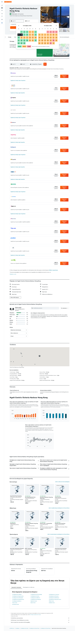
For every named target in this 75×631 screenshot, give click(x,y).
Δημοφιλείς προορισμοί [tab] (16, 587)
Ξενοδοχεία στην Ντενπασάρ (36, 594)
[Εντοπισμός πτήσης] (2, 16)
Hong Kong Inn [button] (13, 523)
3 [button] (53, 31)
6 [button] (35, 31)
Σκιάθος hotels (52, 602)
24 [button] (27, 40)
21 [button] (18, 40)
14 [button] (18, 37)
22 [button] (21, 40)
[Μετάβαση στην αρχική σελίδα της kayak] (8, 2)
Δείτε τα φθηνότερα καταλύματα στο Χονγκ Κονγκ (59, 508)
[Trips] (2, 19)
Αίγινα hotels (33, 602)
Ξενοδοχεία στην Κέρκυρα (36, 599)
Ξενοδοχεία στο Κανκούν (54, 596)
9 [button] (24, 34)
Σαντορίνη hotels (15, 604)
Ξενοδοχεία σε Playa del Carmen (55, 599)
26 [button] (32, 40)
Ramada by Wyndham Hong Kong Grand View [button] (46, 498)
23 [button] (24, 40)
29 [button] (21, 43)
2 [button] (24, 31)
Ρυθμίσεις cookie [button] (13, 274)
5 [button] (39, 34)
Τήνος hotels (14, 602)
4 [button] (56, 31)
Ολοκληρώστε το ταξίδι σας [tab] (28, 587)
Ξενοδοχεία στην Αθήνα (17, 594)
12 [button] (32, 34)
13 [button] (35, 34)
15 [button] (21, 37)
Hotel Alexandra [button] (58, 497)
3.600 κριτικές (20, 14)
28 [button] (18, 43)
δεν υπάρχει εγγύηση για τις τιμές (35, 614)
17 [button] (27, 37)
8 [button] (21, 34)
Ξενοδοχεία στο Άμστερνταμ (17, 596)
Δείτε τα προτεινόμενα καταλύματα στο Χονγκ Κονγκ (58, 534)
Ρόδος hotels (51, 601)
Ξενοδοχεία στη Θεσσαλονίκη (18, 599)
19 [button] (32, 37)
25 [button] (29, 40)
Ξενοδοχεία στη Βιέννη (16, 601)
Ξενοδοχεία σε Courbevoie (54, 594)
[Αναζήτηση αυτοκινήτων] (2, 10)
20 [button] (35, 37)
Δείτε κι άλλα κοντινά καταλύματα (62, 481)
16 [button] (24, 37)
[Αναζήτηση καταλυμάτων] (2, 8)
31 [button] (53, 43)
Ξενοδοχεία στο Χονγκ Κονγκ (34, 628)
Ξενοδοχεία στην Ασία (24, 628)
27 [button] (35, 40)
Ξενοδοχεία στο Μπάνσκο (54, 597)
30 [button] (24, 43)
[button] (2, 2)
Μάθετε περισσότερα (53, 270)
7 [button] (18, 34)
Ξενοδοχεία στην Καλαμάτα (17, 597)
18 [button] (56, 37)
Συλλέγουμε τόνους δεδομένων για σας (20, 620)
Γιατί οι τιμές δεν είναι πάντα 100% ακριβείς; (20, 622)
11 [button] (56, 34)
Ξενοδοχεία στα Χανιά (35, 596)
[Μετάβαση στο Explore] (2, 14)
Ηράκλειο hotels (34, 601)
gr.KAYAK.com (12, 628)
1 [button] (21, 31)
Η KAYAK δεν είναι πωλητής (17, 618)
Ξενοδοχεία (17, 628)
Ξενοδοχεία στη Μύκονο (35, 597)
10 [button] (27, 34)
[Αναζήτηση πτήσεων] (2, 5)
